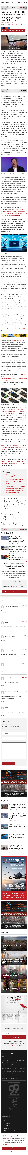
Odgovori (2, 600)
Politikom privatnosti (17, 1045)
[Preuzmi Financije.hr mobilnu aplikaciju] (19, 2)
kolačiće (9, 1138)
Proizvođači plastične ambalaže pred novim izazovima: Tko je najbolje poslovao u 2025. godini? (16, 539)
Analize (3, 22)
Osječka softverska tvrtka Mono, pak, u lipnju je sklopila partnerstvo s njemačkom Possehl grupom (13, 447)
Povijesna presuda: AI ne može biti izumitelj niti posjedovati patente (14, 481)
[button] (2, 28)
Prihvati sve (14, 1148)
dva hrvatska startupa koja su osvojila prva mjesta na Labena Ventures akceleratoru (13, 461)
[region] (14, 1144)
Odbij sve (14, 1152)
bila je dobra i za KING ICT (19, 341)
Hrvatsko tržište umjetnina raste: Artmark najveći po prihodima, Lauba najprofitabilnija (17, 558)
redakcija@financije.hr (13, 1063)
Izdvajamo (10, 22)
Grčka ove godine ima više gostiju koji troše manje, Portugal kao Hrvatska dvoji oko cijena (18, 837)
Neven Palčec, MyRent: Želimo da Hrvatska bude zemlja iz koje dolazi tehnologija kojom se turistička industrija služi (18, 549)
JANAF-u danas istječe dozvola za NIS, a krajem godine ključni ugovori (18, 826)
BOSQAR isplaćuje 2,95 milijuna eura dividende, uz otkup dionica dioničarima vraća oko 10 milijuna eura (17, 848)
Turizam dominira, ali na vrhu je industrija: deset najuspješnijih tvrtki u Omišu (17, 806)
